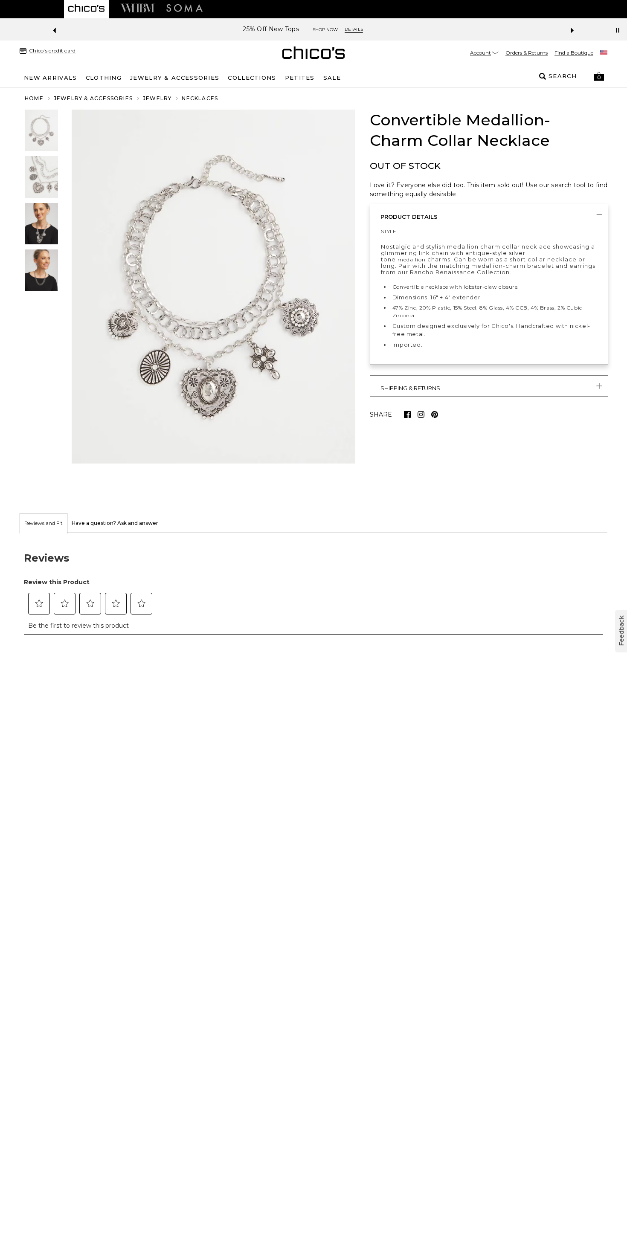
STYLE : (390, 231)
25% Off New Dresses (281, 29)
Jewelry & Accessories (93, 98)
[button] (598, 76)
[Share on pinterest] (434, 414)
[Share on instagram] (421, 414)
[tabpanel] (313, 588)
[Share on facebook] (407, 414)
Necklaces (200, 98)
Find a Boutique (573, 52)
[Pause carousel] (617, 30)
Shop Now (341, 29)
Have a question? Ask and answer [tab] (115, 523)
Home (34, 98)
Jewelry (157, 98)
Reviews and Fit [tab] (43, 523)
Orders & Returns (526, 52)
